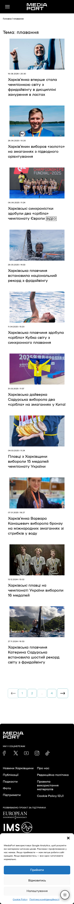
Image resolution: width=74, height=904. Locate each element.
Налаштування (37, 891)
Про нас (43, 768)
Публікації (10, 774)
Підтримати (12, 795)
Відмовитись (37, 880)
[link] (5, 753)
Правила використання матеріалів (48, 785)
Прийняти (37, 870)
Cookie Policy (20, 899)
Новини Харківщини (18, 768)
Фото (7, 788)
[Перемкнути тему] (64, 894)
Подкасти (10, 781)
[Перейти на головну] (37, 7)
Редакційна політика (53, 774)
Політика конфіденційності (44, 899)
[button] (68, 838)
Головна (7, 19)
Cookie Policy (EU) (50, 796)
